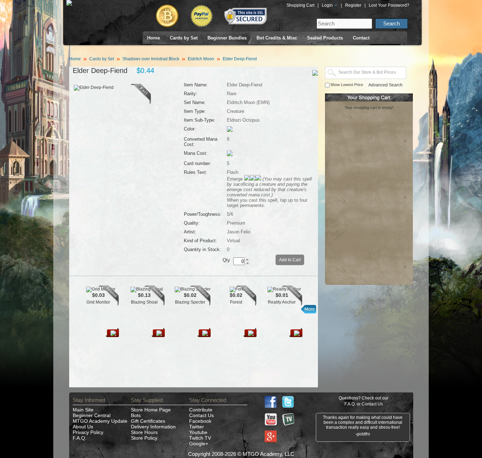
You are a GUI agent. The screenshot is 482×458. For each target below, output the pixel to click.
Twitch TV (200, 438)
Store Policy (144, 438)
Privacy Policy (88, 432)
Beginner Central (91, 415)
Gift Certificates (148, 421)
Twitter (196, 426)
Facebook (200, 421)
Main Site (83, 410)
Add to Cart (290, 259)
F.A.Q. (79, 438)
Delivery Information (153, 426)
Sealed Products (325, 38)
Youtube (198, 432)
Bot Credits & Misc (277, 38)
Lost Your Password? (389, 5)
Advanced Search (385, 85)
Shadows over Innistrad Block (150, 58)
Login (328, 5)
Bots (136, 415)
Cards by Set (184, 38)
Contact (361, 38)
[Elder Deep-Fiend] (141, 102)
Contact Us (201, 415)
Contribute (200, 410)
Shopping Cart (300, 5)
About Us (83, 426)
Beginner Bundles (227, 38)
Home (153, 38)
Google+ (198, 443)
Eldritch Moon (201, 58)
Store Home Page (151, 410)
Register (353, 5)
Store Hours (144, 432)
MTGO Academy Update (100, 421)
